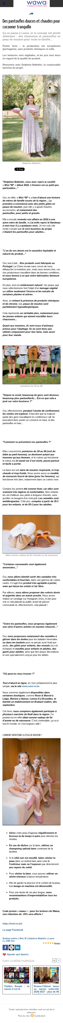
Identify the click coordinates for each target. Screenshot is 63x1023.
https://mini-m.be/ (12, 923)
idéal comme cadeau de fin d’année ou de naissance (31, 555)
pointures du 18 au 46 (31, 386)
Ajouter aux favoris (17, 954)
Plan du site (23, 1016)
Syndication (39, 1016)
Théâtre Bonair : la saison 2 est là (16, 987)
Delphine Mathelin (31, 163)
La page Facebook (13, 929)
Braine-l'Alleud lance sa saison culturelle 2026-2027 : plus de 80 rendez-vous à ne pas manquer (46, 989)
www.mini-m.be (30, 686)
